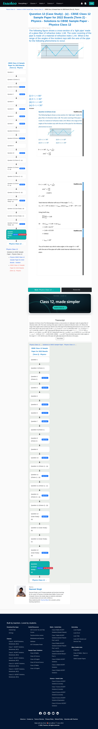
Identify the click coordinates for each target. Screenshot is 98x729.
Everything (22, 3)
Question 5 (16, 109)
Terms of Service (39, 719)
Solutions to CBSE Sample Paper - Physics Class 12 (30, 9)
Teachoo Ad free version (36, 635)
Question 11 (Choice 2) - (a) (16, 184)
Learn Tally (76, 636)
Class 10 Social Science (37, 662)
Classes (33, 3)
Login (91, 3)
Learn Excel (77, 633)
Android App (12, 630)
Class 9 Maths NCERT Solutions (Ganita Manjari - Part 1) (59, 654)
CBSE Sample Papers (80, 658)
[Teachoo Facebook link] (40, 713)
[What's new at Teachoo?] (82, 3)
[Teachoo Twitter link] (49, 713)
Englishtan (76, 650)
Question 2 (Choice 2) (16, 87)
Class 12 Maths (34, 665)
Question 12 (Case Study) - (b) (16, 208)
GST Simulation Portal (36, 644)
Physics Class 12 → (16, 244)
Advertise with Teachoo (71, 719)
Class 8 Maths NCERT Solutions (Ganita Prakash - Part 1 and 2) (59, 646)
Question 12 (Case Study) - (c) (16, 216)
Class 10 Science (35, 656)
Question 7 (16, 123)
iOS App (11, 633)
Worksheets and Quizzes (37, 638)
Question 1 (10, 72)
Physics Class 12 (10, 9)
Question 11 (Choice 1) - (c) (15, 176)
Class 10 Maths (34, 653)
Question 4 (10, 101)
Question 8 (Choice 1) (13, 131)
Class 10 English (35, 659)
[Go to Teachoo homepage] (10, 3)
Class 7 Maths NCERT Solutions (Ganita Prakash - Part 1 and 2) (59, 638)
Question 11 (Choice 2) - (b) (15, 192)
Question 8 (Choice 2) (16, 138)
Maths (41, 3)
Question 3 (16, 94)
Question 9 (10, 145)
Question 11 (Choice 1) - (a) (15, 160)
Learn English (77, 630)
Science (50, 3)
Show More (60, 338)
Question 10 (16, 153)
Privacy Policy (49, 719)
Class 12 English (35, 668)
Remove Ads (76, 289)
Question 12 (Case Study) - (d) (16, 224)
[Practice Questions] (85, 3)
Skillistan (32, 641)
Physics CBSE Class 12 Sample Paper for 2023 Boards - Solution (17, 259)
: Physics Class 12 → (44, 290)
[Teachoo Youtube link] (53, 713)
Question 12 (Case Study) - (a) (16, 200)
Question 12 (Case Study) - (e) (17, 234)
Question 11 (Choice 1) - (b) (16, 168)
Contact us (30, 719)
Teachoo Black (45, 600)
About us (23, 719)
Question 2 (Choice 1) (13, 79)
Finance (59, 3)
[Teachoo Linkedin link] (57, 713)
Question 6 (16, 116)
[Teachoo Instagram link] (44, 713)
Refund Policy (59, 719)
